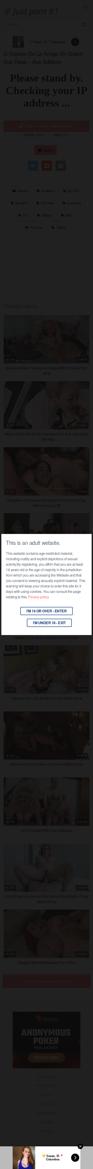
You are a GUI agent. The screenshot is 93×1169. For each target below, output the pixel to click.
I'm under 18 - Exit (49, 622)
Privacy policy (38, 596)
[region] (46, 1133)
